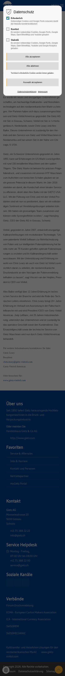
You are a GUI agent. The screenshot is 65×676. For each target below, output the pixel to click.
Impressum (42, 92)
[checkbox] (7, 18)
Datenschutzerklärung (27, 92)
